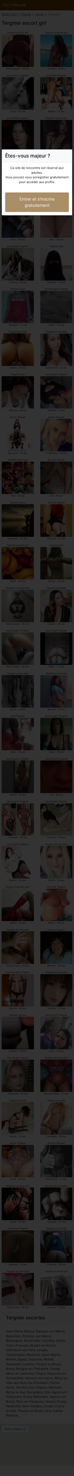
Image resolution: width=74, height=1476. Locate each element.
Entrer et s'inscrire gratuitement (37, 202)
